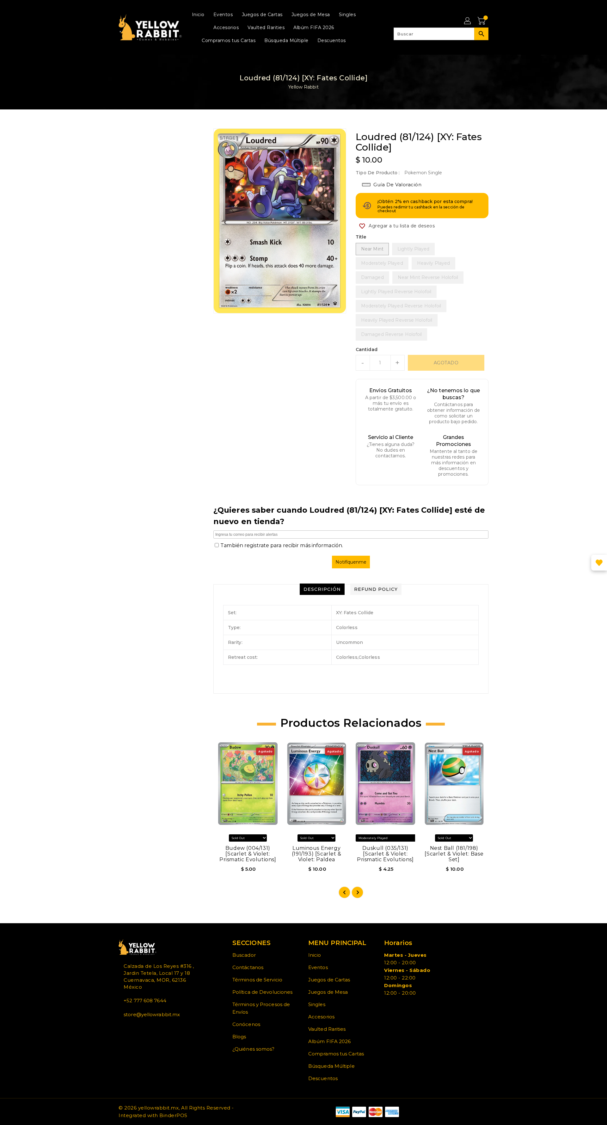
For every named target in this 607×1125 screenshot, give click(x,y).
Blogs (239, 1037)
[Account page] (468, 21)
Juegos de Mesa (328, 992)
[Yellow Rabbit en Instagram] (130, 1028)
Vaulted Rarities (327, 1029)
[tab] (322, 589)
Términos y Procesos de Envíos (261, 1008)
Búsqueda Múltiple (331, 1066)
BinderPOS (173, 1115)
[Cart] (482, 21)
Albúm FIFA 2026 (329, 1041)
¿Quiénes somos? (253, 1049)
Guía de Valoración (397, 185)
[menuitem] (198, 14)
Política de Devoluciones (262, 992)
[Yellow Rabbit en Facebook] (120, 1028)
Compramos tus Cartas (336, 1054)
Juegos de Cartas (329, 980)
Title (361, 237)
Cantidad (366, 349)
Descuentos (323, 1078)
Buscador (244, 955)
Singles (316, 1004)
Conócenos (246, 1024)
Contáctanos (247, 967)
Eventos (318, 967)
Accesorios (321, 1017)
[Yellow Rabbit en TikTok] (141, 1028)
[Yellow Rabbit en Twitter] (125, 1028)
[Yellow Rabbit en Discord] (136, 1028)
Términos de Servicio (257, 980)
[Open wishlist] (599, 563)
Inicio (314, 955)
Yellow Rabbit (303, 87)
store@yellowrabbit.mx (152, 1014)
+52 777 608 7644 (145, 1001)
